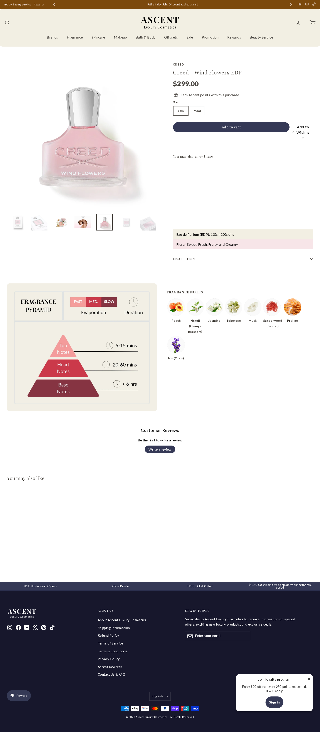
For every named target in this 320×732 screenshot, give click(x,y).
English (157, 696)
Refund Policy (108, 635)
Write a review (160, 449)
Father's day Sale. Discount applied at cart (172, 4)
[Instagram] (300, 4)
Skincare (98, 37)
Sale (190, 37)
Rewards (39, 4)
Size (176, 102)
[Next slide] (291, 4)
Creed (178, 64)
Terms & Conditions (112, 651)
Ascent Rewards (110, 667)
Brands (52, 37)
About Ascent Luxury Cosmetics (122, 620)
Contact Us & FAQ (111, 674)
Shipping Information (114, 628)
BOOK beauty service (17, 4)
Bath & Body (145, 37)
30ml (181, 111)
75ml (197, 111)
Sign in (274, 702)
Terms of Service (110, 643)
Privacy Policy (109, 659)
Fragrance (75, 37)
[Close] (309, 680)
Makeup (120, 37)
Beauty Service (261, 37)
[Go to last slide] (54, 4)
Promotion (210, 37)
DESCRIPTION (184, 259)
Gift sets (171, 37)
